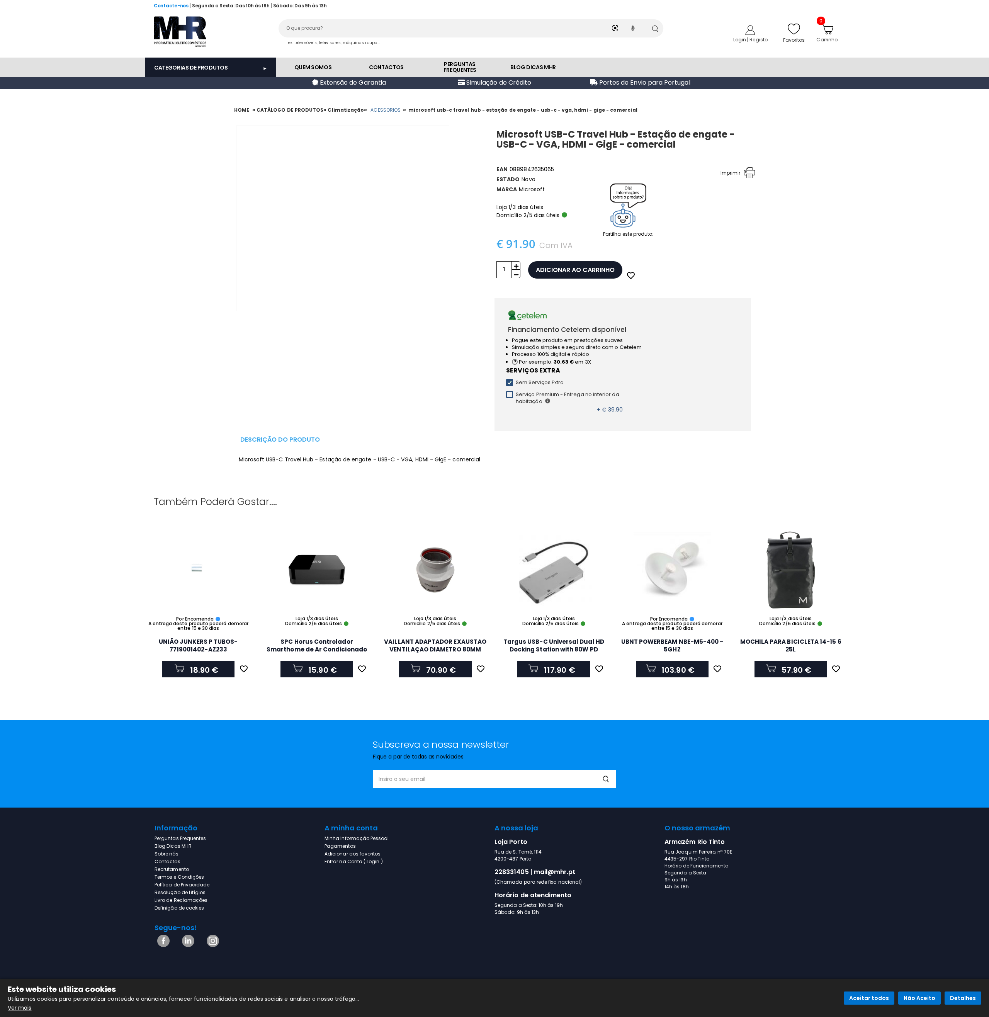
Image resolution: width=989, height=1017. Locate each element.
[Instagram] (211, 945)
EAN (502, 169)
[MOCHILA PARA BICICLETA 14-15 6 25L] (791, 570)
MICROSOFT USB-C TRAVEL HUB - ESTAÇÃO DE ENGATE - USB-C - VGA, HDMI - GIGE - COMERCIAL (522, 110)
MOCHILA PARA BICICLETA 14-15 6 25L (790, 645)
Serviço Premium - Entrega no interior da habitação (567, 398)
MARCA (506, 189)
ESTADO (508, 179)
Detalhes (963, 998)
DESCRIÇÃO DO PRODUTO (280, 439)
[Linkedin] (186, 945)
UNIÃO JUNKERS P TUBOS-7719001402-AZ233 (198, 645)
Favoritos (794, 40)
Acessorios (385, 110)
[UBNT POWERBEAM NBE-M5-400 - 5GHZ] (672, 570)
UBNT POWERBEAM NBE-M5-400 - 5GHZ (672, 645)
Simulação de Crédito (498, 82)
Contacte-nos (171, 5)
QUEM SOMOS (313, 67)
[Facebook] (162, 945)
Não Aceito (919, 998)
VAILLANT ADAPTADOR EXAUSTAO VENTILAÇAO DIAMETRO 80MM (435, 645)
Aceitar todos (869, 998)
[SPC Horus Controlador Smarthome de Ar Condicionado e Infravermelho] (317, 570)
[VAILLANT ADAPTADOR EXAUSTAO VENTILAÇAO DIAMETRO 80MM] (435, 570)
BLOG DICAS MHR (533, 67)
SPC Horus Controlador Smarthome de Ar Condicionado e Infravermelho (317, 649)
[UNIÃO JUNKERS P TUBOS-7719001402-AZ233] (198, 570)
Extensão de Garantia (352, 82)
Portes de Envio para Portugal (644, 82)
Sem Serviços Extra (540, 382)
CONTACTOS (386, 67)
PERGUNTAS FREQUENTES (460, 67)
